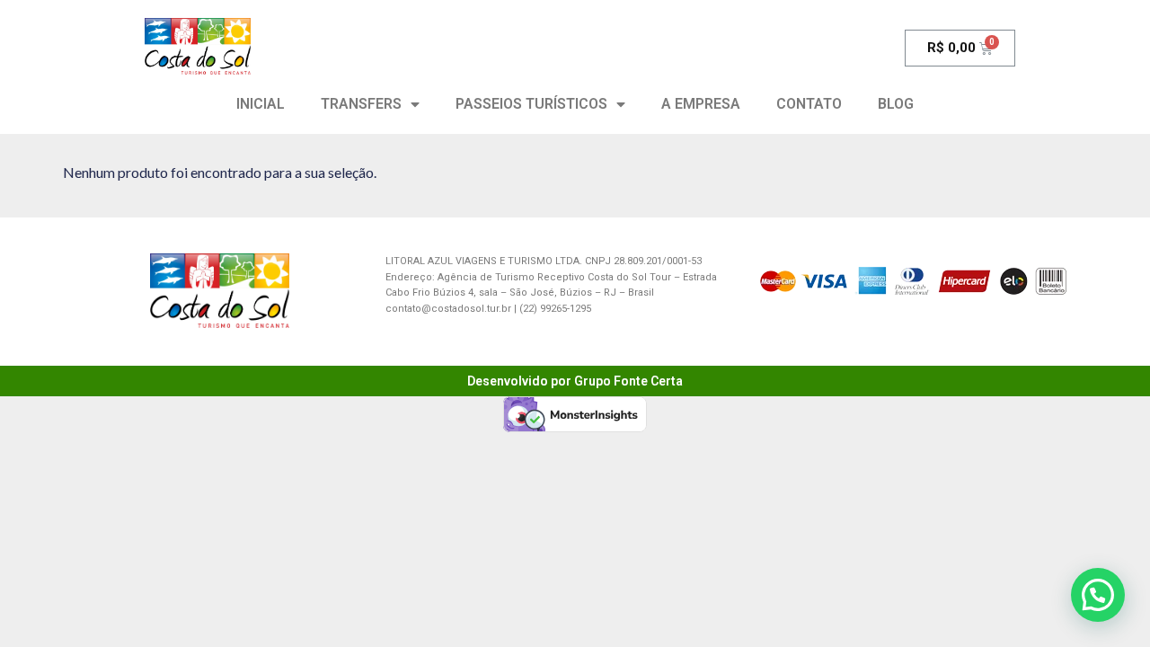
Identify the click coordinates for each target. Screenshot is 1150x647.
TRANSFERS (361, 103)
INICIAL (260, 103)
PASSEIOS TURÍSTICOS (531, 103)
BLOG (896, 103)
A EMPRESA (700, 103)
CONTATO (809, 103)
